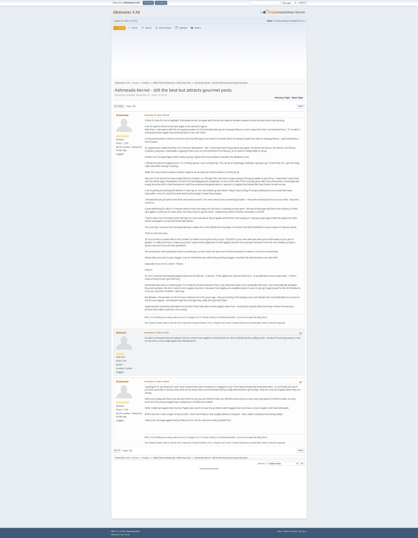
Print (300, 106)
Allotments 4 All (126, 12)
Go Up (117, 450)
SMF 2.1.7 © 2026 (118, 531)
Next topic (297, 97)
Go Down (118, 106)
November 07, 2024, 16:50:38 (157, 115)
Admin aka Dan (183, 82)
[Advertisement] (209, 54)
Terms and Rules (290, 531)
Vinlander (122, 115)
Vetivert (121, 332)
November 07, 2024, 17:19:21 (157, 332)
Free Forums (125, 535)
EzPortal (214, 468)
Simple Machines (133, 531)
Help (279, 531)
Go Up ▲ (303, 531)
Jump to (261, 463)
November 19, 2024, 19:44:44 (157, 381)
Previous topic (282, 97)
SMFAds (114, 535)
